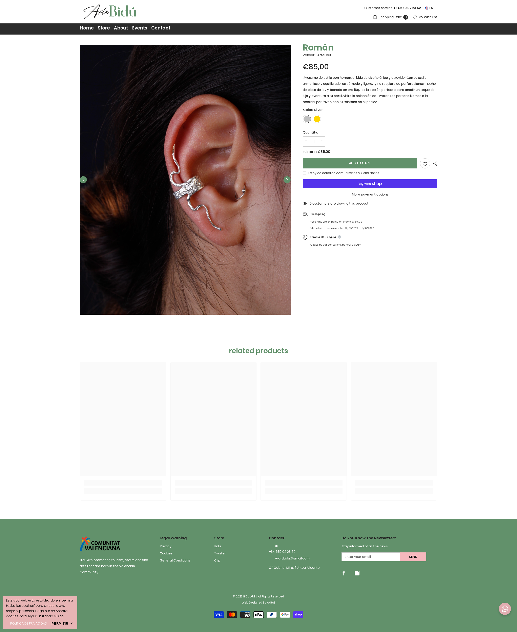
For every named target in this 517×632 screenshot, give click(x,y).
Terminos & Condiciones (361, 173)
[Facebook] (344, 573)
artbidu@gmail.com (294, 558)
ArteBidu (324, 55)
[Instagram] (357, 573)
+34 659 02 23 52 (282, 551)
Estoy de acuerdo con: (325, 173)
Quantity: (310, 132)
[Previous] (83, 179)
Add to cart (360, 163)
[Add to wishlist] (425, 163)
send (413, 556)
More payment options (370, 194)
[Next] (287, 179)
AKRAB (271, 602)
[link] (123, 483)
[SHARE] (433, 163)
